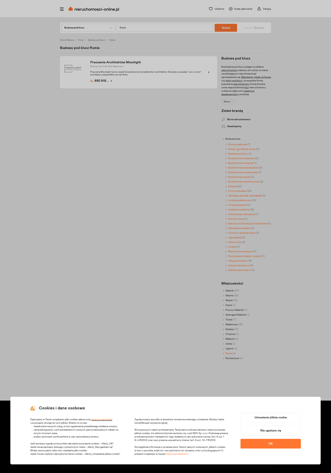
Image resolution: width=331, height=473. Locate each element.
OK (271, 443)
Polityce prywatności (176, 454)
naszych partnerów (101, 419)
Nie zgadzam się (270, 430)
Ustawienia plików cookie (271, 417)
